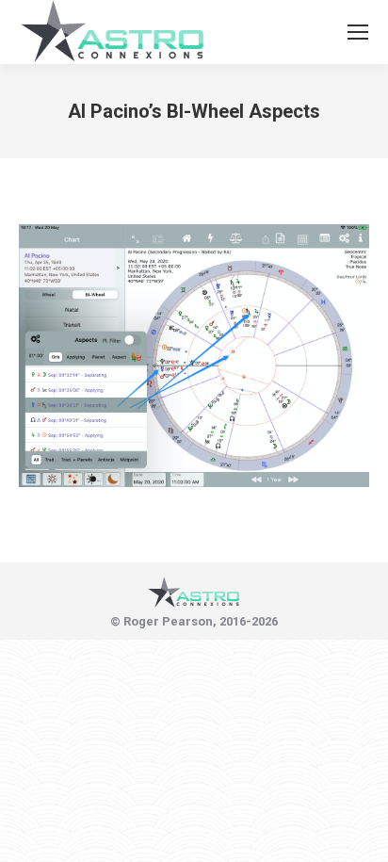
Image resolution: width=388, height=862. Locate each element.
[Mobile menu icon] (358, 32)
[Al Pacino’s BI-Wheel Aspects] (194, 355)
